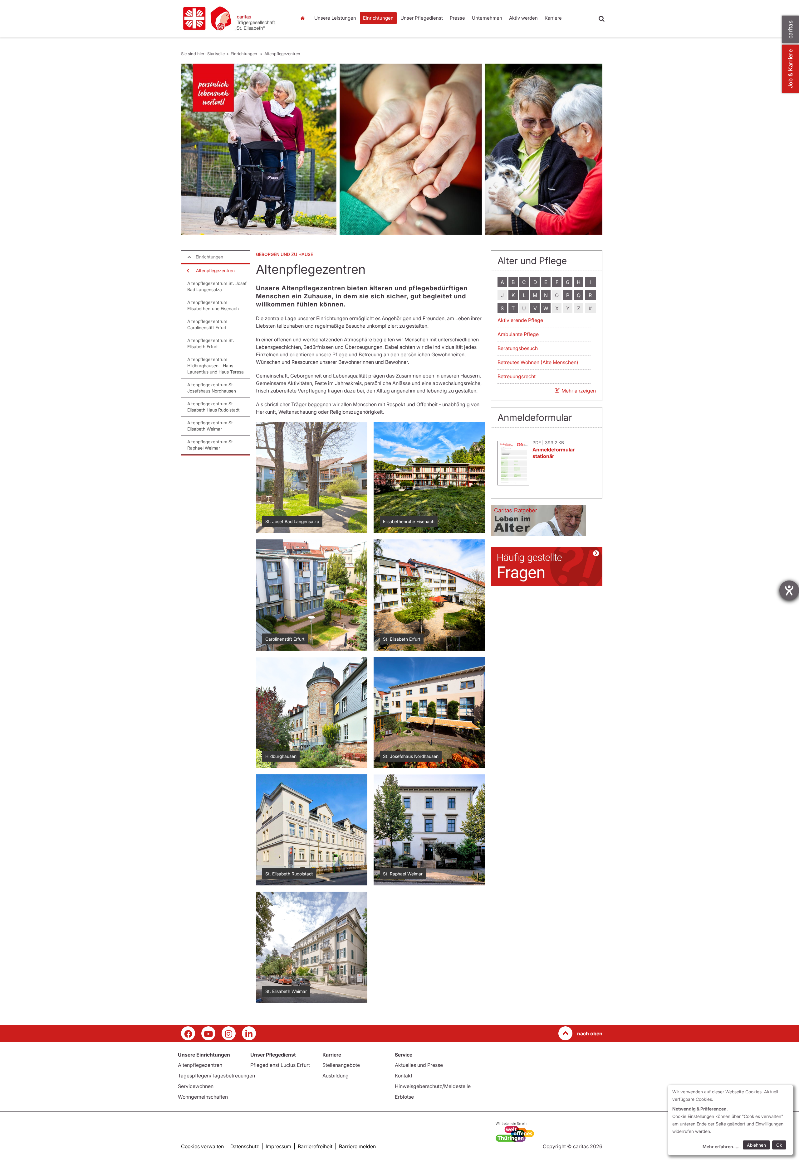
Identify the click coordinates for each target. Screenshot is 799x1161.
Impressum (278, 1146)
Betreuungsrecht (517, 376)
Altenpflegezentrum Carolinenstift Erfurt (207, 324)
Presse (457, 18)
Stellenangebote (341, 1065)
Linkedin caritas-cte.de (249, 1033)
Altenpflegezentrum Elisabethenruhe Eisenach (213, 305)
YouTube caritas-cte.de (208, 1033)
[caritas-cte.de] (234, 19)
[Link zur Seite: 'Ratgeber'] (546, 520)
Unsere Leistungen (335, 18)
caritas (790, 29)
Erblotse (404, 1097)
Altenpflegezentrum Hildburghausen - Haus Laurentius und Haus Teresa (215, 365)
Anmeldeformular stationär (553, 452)
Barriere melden (357, 1146)
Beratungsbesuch (518, 348)
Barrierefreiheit (315, 1146)
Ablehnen (756, 1145)
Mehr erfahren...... (722, 1146)
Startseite (304, 18)
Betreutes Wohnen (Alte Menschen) (538, 362)
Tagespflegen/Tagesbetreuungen (216, 1075)
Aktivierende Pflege (520, 320)
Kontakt (403, 1075)
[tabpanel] (391, 149)
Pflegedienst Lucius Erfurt (280, 1065)
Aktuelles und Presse (419, 1065)
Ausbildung (335, 1075)
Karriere (553, 18)
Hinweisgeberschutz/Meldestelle (433, 1086)
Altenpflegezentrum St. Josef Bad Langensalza (217, 286)
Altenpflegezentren (282, 53)
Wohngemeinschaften (203, 1097)
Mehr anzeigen (578, 391)
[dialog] (730, 1120)
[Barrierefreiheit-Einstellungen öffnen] (789, 590)
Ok (779, 1145)
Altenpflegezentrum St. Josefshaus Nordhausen (211, 387)
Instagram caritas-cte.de (229, 1033)
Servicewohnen (195, 1086)
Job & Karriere (790, 68)
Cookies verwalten (202, 1146)
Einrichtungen (378, 18)
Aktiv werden (523, 18)
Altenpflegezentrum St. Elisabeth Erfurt (210, 343)
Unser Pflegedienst (421, 18)
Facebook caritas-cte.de (188, 1033)
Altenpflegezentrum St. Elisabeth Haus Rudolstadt (213, 406)
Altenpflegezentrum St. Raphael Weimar (210, 444)
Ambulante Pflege (518, 334)
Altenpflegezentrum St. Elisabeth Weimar (210, 425)
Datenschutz (244, 1146)
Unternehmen (487, 18)
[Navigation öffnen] (187, 270)
